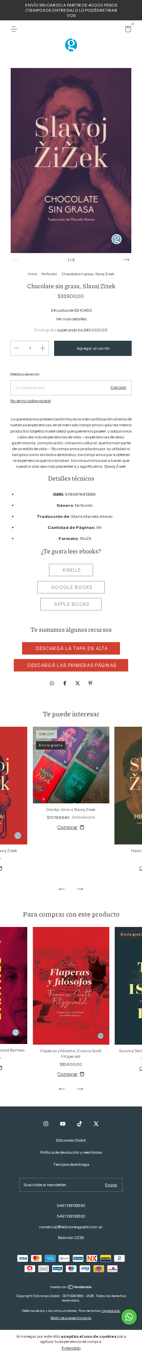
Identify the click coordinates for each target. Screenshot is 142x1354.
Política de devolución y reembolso (71, 1152)
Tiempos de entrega (71, 1164)
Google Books (72, 587)
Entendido (71, 1348)
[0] (127, 30)
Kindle (72, 570)
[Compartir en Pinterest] (90, 683)
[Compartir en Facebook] (65, 683)
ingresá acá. (111, 1310)
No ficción (49, 274)
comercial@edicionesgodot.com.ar (71, 1226)
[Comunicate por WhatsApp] (129, 1317)
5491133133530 (71, 1205)
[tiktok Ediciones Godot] (79, 1123)
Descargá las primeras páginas (72, 665)
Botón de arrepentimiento (71, 1318)
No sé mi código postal (30, 400)
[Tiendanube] (71, 1288)
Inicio (32, 274)
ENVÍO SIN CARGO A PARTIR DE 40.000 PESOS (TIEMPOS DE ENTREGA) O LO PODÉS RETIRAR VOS (71, 10)
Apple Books (71, 604)
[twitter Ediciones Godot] (96, 1123)
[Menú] (15, 29)
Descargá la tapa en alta (72, 648)
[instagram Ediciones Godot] (46, 1123)
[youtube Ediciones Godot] (62, 1123)
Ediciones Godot (71, 1140)
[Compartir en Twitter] (78, 683)
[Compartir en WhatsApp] (52, 683)
